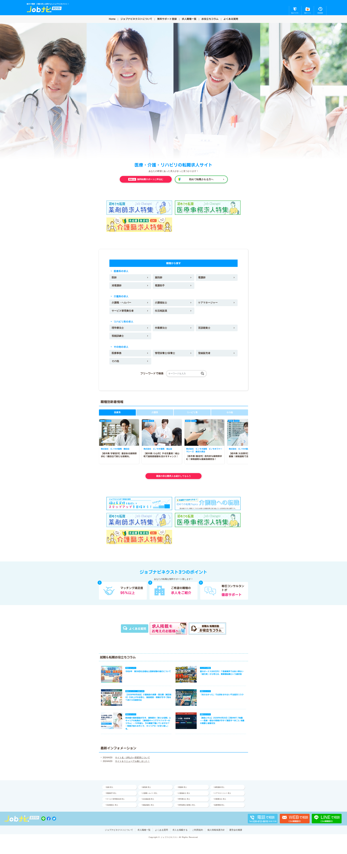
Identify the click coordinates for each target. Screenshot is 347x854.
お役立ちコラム (210, 19)
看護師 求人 (182, 787)
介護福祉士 (161, 302)
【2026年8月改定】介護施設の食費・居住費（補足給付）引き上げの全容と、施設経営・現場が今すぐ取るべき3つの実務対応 (148, 697)
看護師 (201, 277)
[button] (102, 441)
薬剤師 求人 (146, 787)
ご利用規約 (197, 830)
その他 (115, 361)
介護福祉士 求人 (184, 793)
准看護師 (116, 285)
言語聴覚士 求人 (112, 805)
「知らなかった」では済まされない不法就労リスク (222, 695)
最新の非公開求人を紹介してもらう (173, 476)
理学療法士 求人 (184, 799)
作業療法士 (161, 327)
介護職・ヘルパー (121, 302)
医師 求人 (109, 787)
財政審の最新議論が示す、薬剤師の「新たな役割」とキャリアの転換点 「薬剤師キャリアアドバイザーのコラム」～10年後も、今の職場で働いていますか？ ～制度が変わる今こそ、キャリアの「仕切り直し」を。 (148, 723)
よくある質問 (231, 19)
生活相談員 (161, 310)
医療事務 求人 (219, 805)
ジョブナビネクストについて (136, 19)
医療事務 (116, 353)
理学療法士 (118, 327)
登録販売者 (204, 353)
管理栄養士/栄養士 (165, 353)
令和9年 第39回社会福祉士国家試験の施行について (148, 671)
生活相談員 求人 (148, 799)
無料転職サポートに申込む (146, 179)
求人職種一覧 (189, 19)
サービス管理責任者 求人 (115, 799)
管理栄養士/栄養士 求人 (186, 805)
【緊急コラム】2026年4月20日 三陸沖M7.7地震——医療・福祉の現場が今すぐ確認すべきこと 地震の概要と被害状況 (222, 720)
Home (112, 19)
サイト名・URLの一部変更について (132, 757)
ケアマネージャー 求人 (222, 793)
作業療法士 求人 (220, 799)
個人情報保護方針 (216, 830)
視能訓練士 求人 (148, 805)
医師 (114, 277)
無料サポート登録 (167, 19)
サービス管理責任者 (123, 310)
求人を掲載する (180, 830)
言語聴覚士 (204, 327)
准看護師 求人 (219, 787)
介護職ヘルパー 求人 (149, 793)
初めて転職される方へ (201, 179)
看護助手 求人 (111, 793)
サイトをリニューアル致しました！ (132, 761)
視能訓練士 (118, 335)
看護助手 (160, 285)
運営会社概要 (235, 830)
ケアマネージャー (208, 302)
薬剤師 (158, 277)
